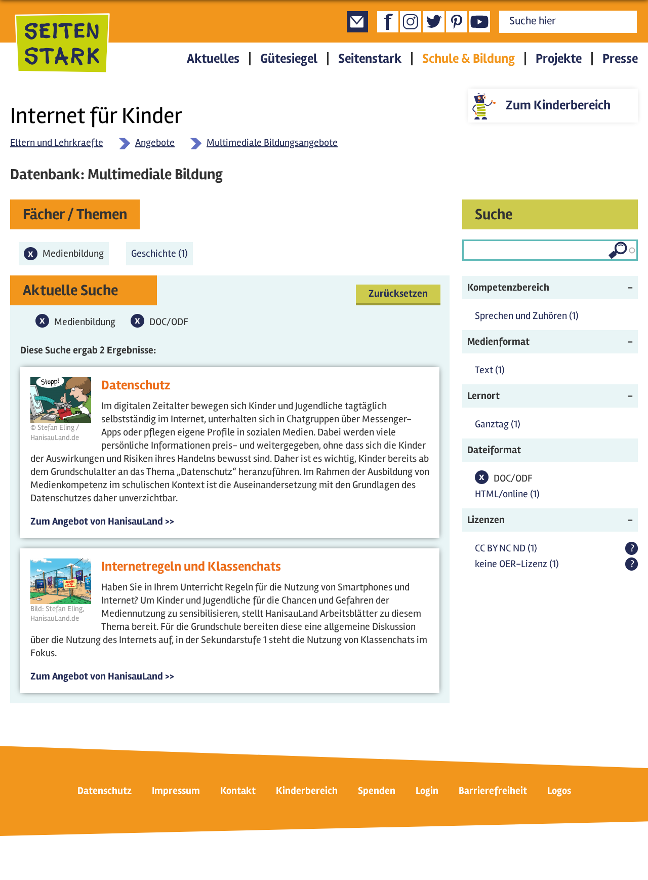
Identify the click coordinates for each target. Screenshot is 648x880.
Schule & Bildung (468, 58)
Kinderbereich (307, 790)
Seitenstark (369, 58)
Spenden (376, 790)
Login (427, 790)
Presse (620, 58)
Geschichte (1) (162, 253)
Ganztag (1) (497, 424)
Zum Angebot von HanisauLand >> (102, 521)
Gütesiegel (288, 58)
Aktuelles (213, 58)
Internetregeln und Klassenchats (191, 566)
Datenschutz (136, 385)
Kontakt (238, 790)
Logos (559, 790)
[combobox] (550, 250)
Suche (493, 214)
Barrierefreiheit (493, 790)
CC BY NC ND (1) (506, 548)
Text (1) (490, 370)
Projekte (559, 58)
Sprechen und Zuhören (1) (527, 315)
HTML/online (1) (507, 494)
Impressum (176, 790)
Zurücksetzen (398, 293)
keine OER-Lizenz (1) (517, 563)
